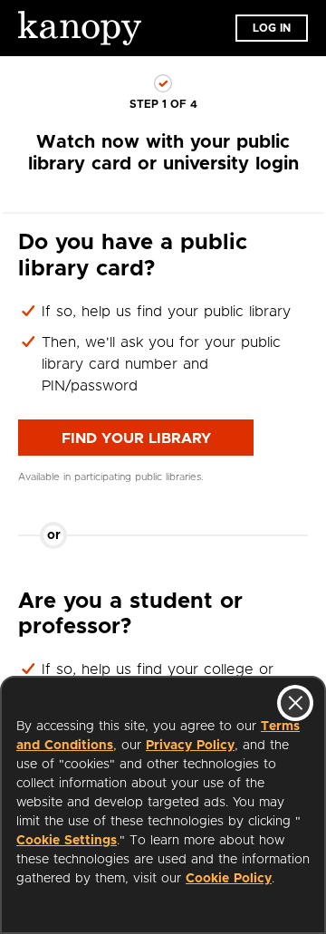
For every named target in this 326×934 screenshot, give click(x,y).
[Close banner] (295, 702)
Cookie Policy (229, 878)
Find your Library (136, 438)
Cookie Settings (66, 840)
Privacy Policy (190, 745)
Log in (272, 28)
